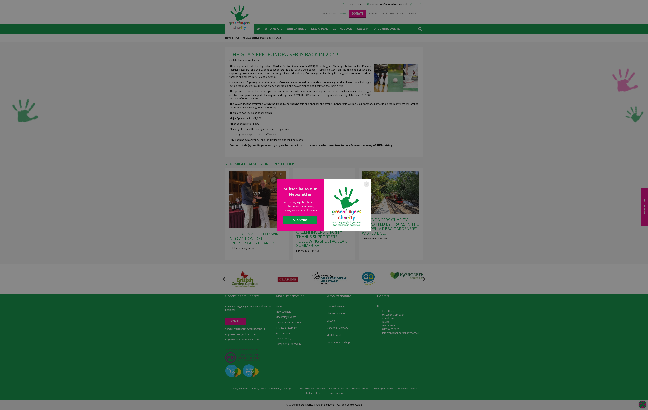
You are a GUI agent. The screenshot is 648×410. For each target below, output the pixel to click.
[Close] (366, 184)
